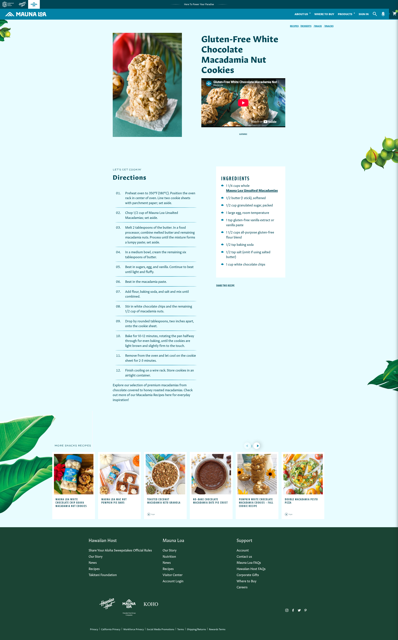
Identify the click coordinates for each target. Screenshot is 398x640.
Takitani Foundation (103, 574)
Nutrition (169, 556)
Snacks (329, 25)
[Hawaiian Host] (107, 603)
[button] (374, 14)
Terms (180, 629)
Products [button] (345, 14)
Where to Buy (324, 14)
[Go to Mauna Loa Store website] (34, 4)
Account (243, 550)
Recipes (294, 25)
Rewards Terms (217, 629)
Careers (242, 586)
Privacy (94, 629)
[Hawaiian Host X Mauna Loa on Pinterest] (305, 609)
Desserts (306, 25)
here (168, 394)
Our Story (95, 556)
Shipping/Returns (196, 629)
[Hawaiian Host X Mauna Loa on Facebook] (293, 609)
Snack (318, 25)
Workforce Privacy (133, 629)
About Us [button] (301, 14)
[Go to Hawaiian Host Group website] (8, 4)
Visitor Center (173, 574)
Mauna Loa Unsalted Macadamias (252, 190)
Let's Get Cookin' (127, 169)
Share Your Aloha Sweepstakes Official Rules (120, 550)
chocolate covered (126, 389)
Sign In (364, 14)
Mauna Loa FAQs (249, 562)
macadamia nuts (136, 237)
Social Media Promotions (160, 629)
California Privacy (110, 629)
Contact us (244, 556)
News (93, 562)
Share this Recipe (225, 285)
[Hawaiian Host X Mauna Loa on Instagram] (286, 609)
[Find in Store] (383, 14)
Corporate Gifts (248, 574)
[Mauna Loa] (129, 603)
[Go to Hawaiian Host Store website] (22, 4)
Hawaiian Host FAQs (251, 568)
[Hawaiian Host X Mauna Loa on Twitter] (299, 609)
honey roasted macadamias (163, 389)
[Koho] (151, 604)
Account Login (173, 580)
